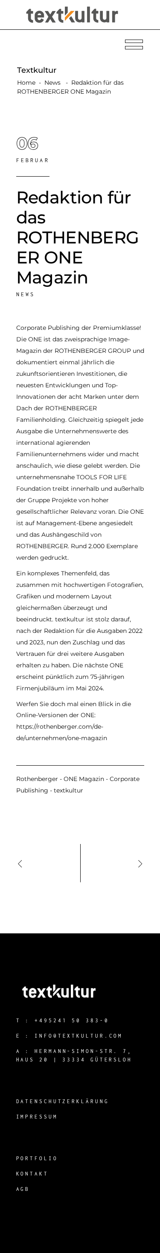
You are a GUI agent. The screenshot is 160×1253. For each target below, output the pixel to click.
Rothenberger (37, 779)
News (52, 82)
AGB (23, 1189)
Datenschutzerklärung (62, 1101)
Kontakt (32, 1173)
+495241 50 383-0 (72, 1020)
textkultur (68, 790)
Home (26, 82)
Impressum (37, 1116)
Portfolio (37, 1158)
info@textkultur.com (79, 1035)
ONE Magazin (84, 779)
